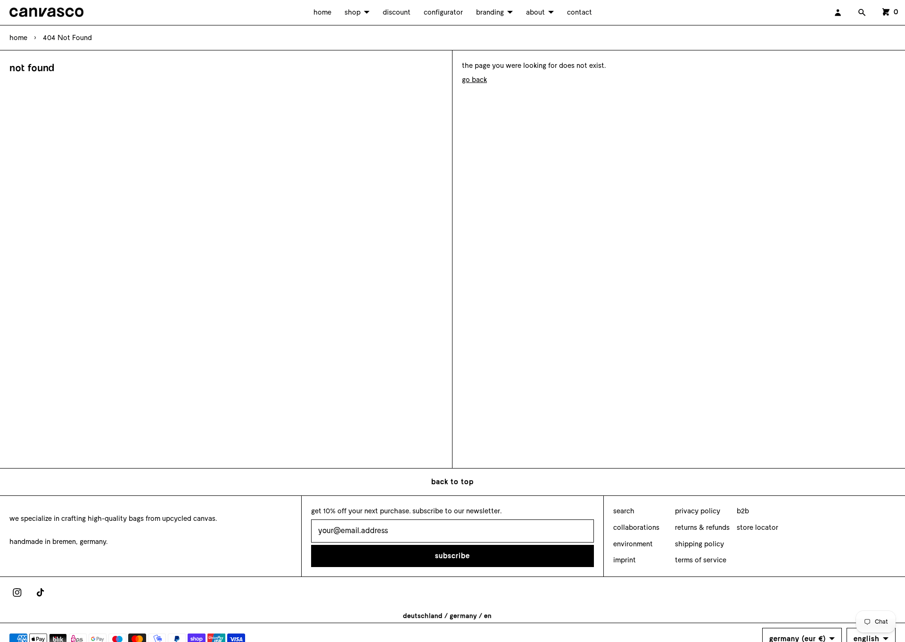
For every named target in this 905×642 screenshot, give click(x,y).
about (535, 12)
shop (353, 12)
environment (633, 544)
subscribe (452, 555)
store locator (757, 527)
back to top (452, 481)
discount (397, 12)
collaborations (636, 527)
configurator (443, 12)
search (623, 511)
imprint (624, 560)
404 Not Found (67, 37)
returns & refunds (702, 527)
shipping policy (699, 544)
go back (474, 79)
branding (490, 12)
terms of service (700, 560)
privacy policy (697, 511)
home (322, 12)
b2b (743, 511)
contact (579, 12)
